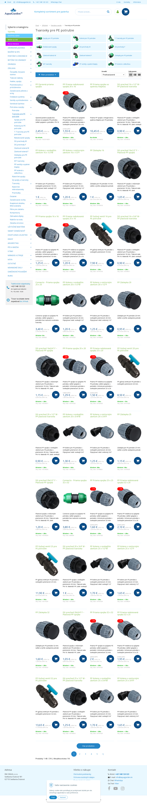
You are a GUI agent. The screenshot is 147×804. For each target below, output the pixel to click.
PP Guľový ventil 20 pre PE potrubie (128, 349)
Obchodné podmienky (82, 774)
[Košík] (126, 12)
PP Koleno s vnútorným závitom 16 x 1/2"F (73, 151)
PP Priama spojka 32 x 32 (101, 612)
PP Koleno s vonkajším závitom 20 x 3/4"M (73, 415)
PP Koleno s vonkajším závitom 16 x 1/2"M (46, 151)
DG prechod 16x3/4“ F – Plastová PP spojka (46, 349)
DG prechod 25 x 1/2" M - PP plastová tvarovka (74, 679)
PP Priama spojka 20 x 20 (74, 348)
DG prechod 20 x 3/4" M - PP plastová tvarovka (74, 547)
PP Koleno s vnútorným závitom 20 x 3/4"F (101, 415)
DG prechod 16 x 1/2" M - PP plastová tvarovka (128, 85)
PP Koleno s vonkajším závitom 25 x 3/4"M (100, 679)
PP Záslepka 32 (42, 612)
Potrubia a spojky (56, 25)
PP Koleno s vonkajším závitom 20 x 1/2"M (73, 283)
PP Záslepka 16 (97, 150)
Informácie (137, 2)
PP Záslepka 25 (124, 414)
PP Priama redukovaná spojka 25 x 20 (100, 349)
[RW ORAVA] (109, 788)
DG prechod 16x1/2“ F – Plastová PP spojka (128, 151)
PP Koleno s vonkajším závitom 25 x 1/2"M (100, 547)
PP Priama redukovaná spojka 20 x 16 (73, 85)
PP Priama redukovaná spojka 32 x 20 (127, 481)
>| (103, 754)
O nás (118, 2)
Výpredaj (11, 31)
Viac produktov (88, 746)
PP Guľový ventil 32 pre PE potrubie (46, 679)
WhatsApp (118, 780)
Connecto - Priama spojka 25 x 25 (47, 283)
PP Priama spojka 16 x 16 (47, 216)
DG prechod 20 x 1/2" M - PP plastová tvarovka (47, 415)
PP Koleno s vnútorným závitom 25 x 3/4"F (128, 679)
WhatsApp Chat (56, 2)
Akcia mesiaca (13, 44)
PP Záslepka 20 (124, 282)
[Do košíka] (83, 130)
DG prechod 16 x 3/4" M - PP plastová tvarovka (128, 217)
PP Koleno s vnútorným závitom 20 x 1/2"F (101, 283)
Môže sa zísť (13, 40)
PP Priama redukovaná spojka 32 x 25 (127, 613)
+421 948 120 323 (42, 2)
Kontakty (127, 2)
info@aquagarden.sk (23, 2)
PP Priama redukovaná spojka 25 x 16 (73, 217)
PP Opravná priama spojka (45, 85)
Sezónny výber (14, 35)
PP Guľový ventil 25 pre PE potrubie (46, 547)
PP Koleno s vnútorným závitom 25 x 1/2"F (128, 547)
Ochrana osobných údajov (84, 777)
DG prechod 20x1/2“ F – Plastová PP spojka (46, 481)
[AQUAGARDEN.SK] (123, 788)
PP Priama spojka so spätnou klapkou (99, 85)
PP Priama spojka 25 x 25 (101, 480)
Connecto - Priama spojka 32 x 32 (75, 481)
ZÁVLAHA (45, 25)
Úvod (9, 2)
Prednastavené (109, 75)
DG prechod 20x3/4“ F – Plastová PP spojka (73, 613)
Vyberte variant (55, 131)
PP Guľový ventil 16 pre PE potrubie (100, 217)
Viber (117, 783)
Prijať (53, 797)
